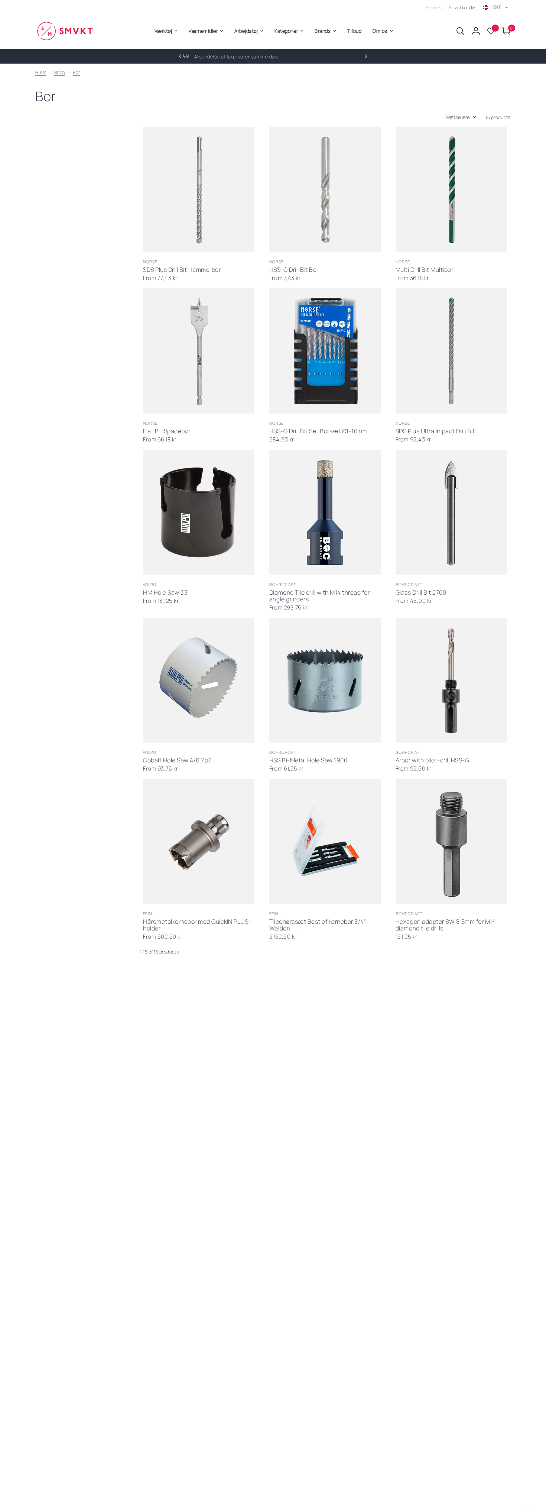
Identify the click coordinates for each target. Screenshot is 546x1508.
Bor (76, 72)
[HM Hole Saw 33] (198, 512)
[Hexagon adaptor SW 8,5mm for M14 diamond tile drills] (451, 841)
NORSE (150, 261)
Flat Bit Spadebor (167, 431)
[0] (504, 31)
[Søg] (460, 31)
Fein (147, 913)
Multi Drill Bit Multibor (424, 270)
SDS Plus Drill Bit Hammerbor (182, 270)
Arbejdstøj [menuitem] (246, 31)
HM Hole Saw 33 (165, 592)
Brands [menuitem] (323, 31)
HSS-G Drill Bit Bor (294, 270)
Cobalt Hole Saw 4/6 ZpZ (177, 760)
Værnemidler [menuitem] (203, 31)
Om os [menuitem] (380, 31)
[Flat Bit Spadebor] (198, 351)
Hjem (40, 72)
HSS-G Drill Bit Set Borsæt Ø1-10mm (318, 431)
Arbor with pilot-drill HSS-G (432, 760)
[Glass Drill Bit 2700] (451, 512)
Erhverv (434, 7)
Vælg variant (191, 242)
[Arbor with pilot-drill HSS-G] (451, 680)
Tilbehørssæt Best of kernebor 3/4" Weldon (317, 925)
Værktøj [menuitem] (163, 31)
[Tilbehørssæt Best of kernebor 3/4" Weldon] (325, 841)
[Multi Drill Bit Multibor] (451, 190)
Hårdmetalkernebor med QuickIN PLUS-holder (197, 925)
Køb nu (317, 404)
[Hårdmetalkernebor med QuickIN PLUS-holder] (198, 841)
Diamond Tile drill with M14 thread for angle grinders (319, 596)
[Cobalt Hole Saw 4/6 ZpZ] (198, 680)
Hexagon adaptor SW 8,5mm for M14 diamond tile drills (446, 925)
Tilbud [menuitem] (354, 31)
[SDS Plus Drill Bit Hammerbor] (198, 190)
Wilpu (150, 584)
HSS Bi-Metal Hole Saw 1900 (308, 760)
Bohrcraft (282, 584)
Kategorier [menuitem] (286, 31)
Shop (59, 72)
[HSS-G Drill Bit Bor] (325, 190)
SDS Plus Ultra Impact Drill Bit (435, 431)
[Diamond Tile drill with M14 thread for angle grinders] (325, 512)
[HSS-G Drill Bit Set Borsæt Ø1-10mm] (325, 351)
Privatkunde (462, 7)
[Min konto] (476, 31)
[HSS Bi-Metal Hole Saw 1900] (325, 680)
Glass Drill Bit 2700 (421, 592)
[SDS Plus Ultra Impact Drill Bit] (451, 351)
